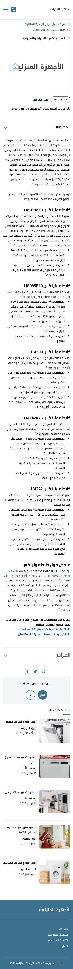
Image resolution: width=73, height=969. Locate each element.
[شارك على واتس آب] (43, 671)
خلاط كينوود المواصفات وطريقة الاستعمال (44, 634)
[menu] (5, 9)
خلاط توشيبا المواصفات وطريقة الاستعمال (44, 629)
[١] (32, 183)
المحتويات (62, 127)
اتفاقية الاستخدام (58, 940)
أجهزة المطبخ (61, 99)
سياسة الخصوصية (58, 934)
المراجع (62, 654)
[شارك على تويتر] (35, 671)
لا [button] (30, 694)
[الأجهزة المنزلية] (59, 9)
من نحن (63, 929)
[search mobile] (13, 9)
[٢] (15, 245)
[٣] (59, 609)
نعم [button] (42, 694)
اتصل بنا (63, 946)
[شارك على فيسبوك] (27, 671)
